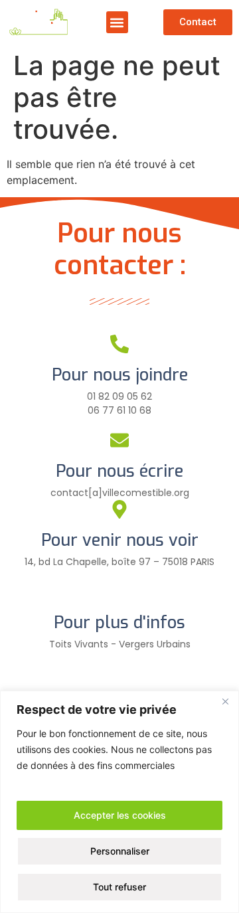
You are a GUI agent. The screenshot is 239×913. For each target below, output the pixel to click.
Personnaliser (119, 851)
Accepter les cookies (120, 815)
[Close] (225, 702)
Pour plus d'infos (119, 622)
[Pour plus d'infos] (119, 591)
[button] (117, 22)
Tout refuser (119, 886)
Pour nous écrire (119, 471)
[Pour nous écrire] (119, 440)
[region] (119, 802)
